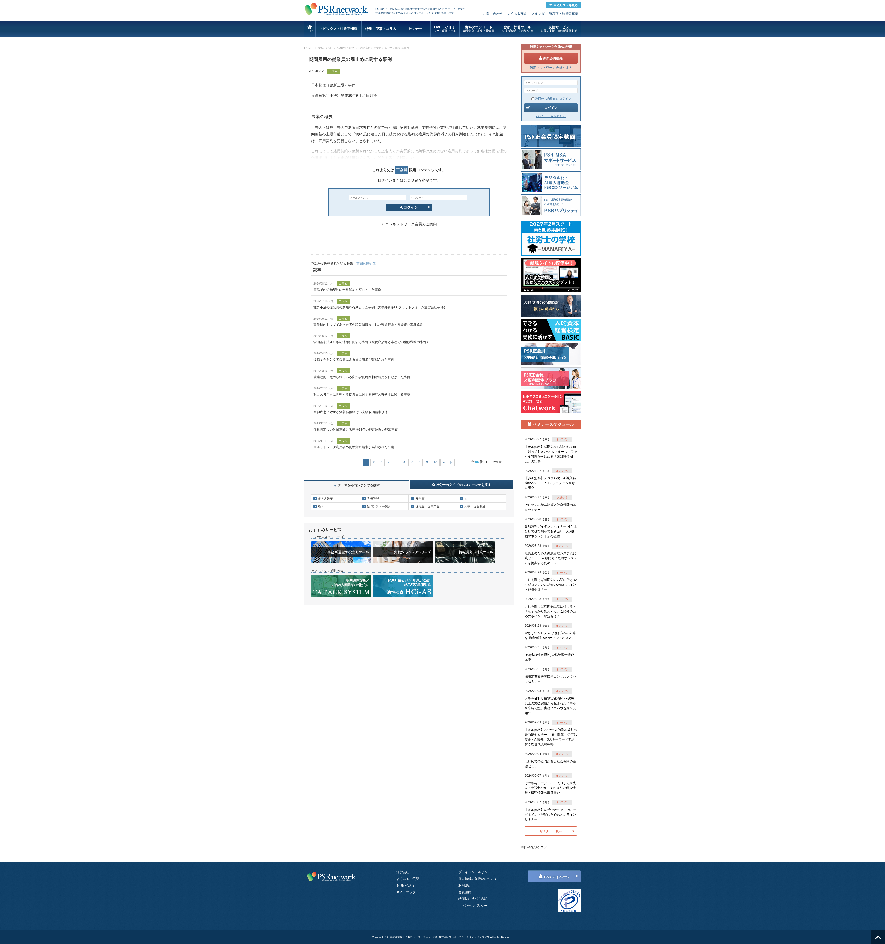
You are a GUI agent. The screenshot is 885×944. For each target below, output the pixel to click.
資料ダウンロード (478, 28)
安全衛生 (422, 498)
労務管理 (373, 498)
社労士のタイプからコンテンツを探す (463, 485)
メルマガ (537, 13)
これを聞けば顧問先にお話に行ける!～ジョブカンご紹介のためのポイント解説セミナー (551, 584)
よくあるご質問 (407, 879)
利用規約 (464, 885)
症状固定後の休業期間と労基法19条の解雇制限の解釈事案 (355, 429)
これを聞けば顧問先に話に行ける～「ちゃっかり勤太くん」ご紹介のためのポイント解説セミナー (550, 611)
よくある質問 (517, 13)
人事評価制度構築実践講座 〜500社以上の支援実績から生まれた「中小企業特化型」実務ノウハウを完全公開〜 (550, 706)
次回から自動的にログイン (553, 98)
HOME (308, 48)
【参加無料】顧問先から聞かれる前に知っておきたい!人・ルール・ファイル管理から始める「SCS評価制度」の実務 (551, 454)
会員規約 (464, 892)
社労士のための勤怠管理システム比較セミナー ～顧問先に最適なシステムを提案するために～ (551, 558)
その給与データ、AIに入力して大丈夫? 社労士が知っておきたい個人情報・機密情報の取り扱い (550, 787)
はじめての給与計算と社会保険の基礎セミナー (550, 507)
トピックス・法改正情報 (338, 29)
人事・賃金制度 (474, 506)
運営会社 (402, 872)
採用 (467, 498)
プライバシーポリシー (474, 872)
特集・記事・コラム (380, 29)
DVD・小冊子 (445, 28)
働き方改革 (325, 498)
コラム (333, 71)
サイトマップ (406, 892)
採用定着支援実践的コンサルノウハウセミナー (550, 679)
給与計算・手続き (379, 506)
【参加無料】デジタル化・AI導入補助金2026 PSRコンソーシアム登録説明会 (550, 483)
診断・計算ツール (517, 28)
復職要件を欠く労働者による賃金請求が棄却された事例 (353, 359)
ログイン (410, 207)
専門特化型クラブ (534, 847)
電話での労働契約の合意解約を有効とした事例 (347, 289)
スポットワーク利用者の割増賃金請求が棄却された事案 (353, 447)
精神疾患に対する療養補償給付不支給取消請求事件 (350, 412)
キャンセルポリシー (472, 905)
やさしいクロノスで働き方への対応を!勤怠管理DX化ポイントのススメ (550, 635)
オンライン (562, 439)
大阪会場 (562, 497)
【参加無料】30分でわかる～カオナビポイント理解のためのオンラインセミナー (551, 814)
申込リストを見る (566, 5)
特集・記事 (325, 48)
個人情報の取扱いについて (477, 879)
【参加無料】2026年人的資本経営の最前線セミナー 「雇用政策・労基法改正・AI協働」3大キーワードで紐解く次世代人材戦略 (551, 737)
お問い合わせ (492, 13)
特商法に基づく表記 (472, 899)
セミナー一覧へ (551, 831)
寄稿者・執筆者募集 (563, 13)
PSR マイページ (556, 877)
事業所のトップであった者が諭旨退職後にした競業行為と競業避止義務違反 (368, 324)
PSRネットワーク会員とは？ (551, 67)
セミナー (415, 29)
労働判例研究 (345, 48)
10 (435, 462)
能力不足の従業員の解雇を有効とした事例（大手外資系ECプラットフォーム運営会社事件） (380, 307)
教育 (321, 506)
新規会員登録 (553, 58)
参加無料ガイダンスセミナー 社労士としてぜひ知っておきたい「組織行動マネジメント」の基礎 (551, 531)
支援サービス (559, 28)
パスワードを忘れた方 (551, 116)
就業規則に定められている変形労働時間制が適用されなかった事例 (361, 377)
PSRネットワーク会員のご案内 (410, 224)
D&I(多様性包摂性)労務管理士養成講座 (549, 657)
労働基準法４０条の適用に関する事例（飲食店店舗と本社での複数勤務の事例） (371, 342)
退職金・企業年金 (428, 506)
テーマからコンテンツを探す (359, 485)
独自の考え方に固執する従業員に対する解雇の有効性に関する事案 (361, 394)
